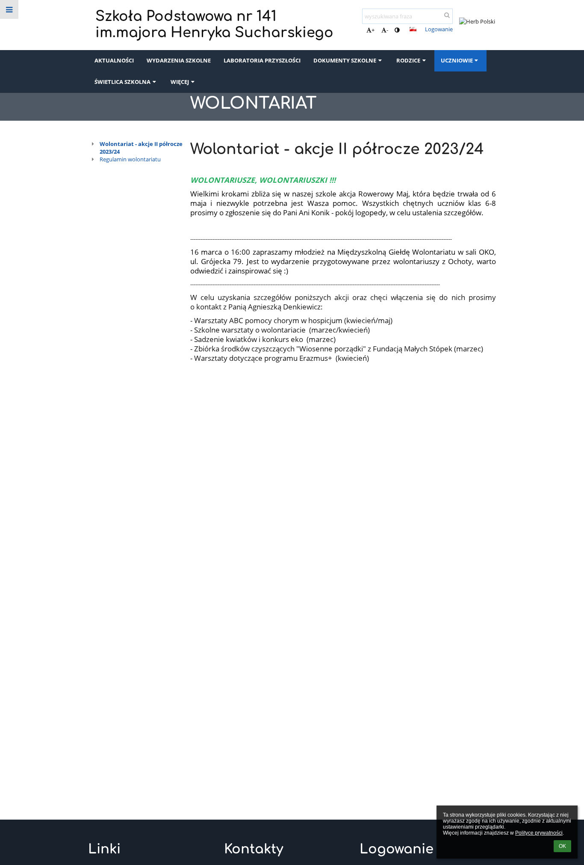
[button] (397, 30)
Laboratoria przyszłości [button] (262, 60)
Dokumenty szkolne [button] (344, 60)
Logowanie (439, 29)
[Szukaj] (447, 15)
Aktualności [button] (114, 60)
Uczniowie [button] (457, 60)
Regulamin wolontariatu (130, 159)
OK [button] (562, 846)
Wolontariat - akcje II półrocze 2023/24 (141, 147)
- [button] (387, 30)
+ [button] (373, 30)
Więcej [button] (180, 82)
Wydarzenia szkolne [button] (179, 60)
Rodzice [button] (408, 60)
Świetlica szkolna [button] (122, 82)
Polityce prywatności (539, 833)
